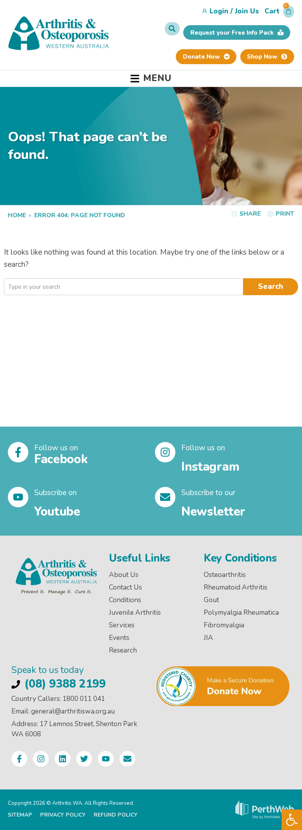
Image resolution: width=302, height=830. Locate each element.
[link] (292, 820)
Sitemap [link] (20, 815)
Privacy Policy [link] (63, 815)
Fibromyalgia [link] (224, 625)
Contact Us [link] (125, 587)
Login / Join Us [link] (234, 11)
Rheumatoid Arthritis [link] (235, 587)
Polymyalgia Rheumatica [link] (241, 612)
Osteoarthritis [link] (225, 574)
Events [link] (119, 637)
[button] (279, 13)
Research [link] (123, 650)
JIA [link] (208, 637)
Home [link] (17, 215)
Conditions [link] (125, 599)
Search (270, 286)
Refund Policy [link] (116, 815)
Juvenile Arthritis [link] (135, 612)
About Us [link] (123, 574)
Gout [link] (211, 599)
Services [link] (121, 625)
